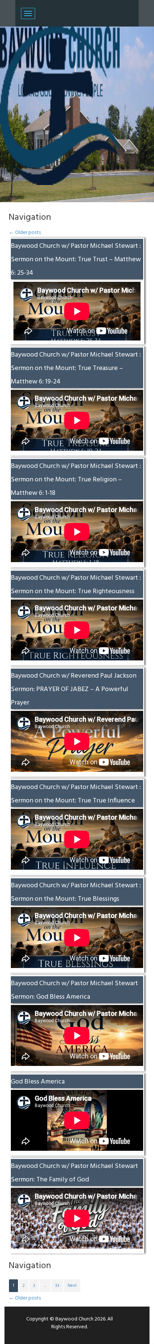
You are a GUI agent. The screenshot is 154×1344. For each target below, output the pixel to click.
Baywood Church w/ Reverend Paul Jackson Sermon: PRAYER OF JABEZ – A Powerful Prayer (73, 689)
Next (72, 1285)
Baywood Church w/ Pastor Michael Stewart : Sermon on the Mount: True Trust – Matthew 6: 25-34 (76, 259)
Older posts (25, 232)
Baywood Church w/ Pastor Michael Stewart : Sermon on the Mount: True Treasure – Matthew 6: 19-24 (76, 368)
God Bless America (38, 1081)
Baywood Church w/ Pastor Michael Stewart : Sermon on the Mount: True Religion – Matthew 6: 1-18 (76, 480)
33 (57, 1285)
